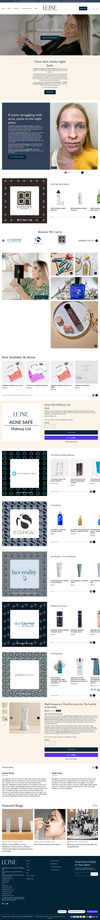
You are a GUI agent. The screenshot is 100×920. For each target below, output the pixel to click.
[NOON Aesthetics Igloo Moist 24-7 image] (60, 197)
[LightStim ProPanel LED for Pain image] (13, 372)
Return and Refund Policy (26, 916)
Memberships (54, 863)
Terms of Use (14, 916)
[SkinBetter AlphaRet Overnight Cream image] (80, 619)
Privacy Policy (6, 916)
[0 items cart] (97, 8)
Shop (27, 863)
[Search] (89, 8)
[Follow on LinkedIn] (7, 903)
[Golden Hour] (98, 689)
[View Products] (95, 346)
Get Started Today (17, 157)
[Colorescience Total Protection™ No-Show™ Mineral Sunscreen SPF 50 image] (80, 667)
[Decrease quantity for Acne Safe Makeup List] (46, 426)
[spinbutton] (50, 426)
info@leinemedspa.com (76, 911)
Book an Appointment (50, 37)
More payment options (71, 441)
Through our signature (18, 144)
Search (28, 860)
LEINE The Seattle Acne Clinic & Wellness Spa (50, 916)
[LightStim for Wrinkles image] (86, 372)
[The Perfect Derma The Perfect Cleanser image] (60, 468)
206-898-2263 (62, 911)
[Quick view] (67, 205)
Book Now (83, 8)
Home (3, 8)
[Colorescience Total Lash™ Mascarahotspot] (27, 264)
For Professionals (55, 869)
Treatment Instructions (56, 866)
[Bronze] (91, 689)
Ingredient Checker (27, 8)
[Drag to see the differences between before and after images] (74, 136)
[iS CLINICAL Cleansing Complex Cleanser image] (60, 518)
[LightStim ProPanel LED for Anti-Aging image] (62, 372)
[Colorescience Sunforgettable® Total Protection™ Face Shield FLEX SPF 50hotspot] (38, 279)
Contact (28, 869)
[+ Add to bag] (23, 379)
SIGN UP (94, 874)
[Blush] (95, 689)
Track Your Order (30, 875)
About (27, 866)
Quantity (47, 422)
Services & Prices (55, 860)
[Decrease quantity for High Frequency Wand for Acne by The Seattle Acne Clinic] (46, 743)
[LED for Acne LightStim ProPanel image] (37, 372)
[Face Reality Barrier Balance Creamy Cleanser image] (60, 569)
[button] (9, 8)
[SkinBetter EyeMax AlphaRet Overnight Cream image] (60, 619)
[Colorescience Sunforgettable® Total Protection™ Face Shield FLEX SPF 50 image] (60, 667)
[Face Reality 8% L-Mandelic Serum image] (80, 569)
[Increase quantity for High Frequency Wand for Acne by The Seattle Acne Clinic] (53, 743)
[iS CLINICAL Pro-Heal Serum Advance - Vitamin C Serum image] (80, 518)
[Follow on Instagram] (4, 903)
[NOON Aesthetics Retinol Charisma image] (80, 197)
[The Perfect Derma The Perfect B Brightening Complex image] (80, 468)
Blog (27, 872)
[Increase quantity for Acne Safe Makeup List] (53, 426)
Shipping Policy (30, 878)
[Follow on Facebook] (2, 903)
